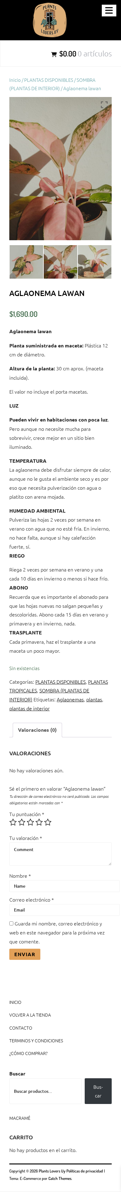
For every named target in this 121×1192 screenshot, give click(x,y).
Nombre (20, 875)
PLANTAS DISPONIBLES (48, 80)
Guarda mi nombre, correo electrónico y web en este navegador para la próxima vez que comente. (57, 932)
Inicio (15, 80)
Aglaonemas (70, 699)
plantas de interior (29, 708)
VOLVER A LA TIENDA (30, 1015)
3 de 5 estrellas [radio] (30, 822)
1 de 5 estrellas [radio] (13, 822)
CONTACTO (20, 1028)
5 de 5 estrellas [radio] (48, 822)
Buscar (17, 1073)
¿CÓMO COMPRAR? (28, 1053)
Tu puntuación (26, 813)
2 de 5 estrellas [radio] (21, 822)
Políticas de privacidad (84, 1170)
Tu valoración (25, 837)
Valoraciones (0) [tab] (37, 729)
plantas (94, 699)
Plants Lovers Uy (52, 1170)
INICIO (15, 1002)
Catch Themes (59, 1178)
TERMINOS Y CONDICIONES (36, 1040)
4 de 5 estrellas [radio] (39, 822)
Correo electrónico (31, 899)
